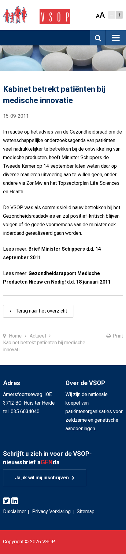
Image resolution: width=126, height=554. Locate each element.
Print (118, 336)
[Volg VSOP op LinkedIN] (14, 501)
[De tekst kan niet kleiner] (111, 15)
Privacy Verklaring (51, 511)
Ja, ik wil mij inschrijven (42, 478)
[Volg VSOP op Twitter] (6, 501)
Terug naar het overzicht (41, 311)
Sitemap (85, 511)
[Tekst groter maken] (119, 15)
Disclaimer (14, 511)
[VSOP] (36, 15)
